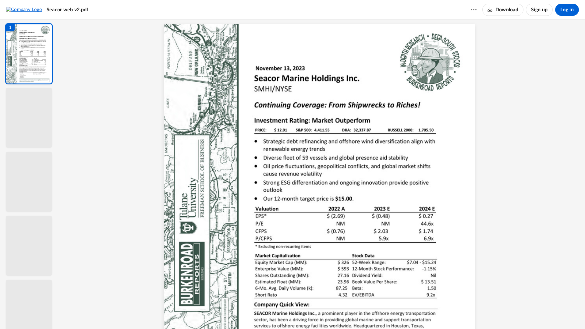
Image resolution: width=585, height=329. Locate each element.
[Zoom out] (322, 314)
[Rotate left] (355, 314)
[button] (29, 53)
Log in (567, 9)
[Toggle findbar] (277, 314)
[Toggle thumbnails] (266, 314)
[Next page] (309, 314)
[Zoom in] (343, 314)
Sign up (539, 9)
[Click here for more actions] (474, 10)
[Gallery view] (367, 314)
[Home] (24, 9)
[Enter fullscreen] (378, 314)
